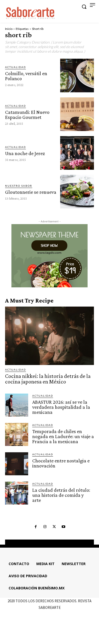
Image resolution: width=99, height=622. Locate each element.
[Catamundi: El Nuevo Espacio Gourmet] (77, 114)
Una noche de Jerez (25, 153)
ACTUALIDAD (15, 67)
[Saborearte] (30, 12)
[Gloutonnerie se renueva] (77, 191)
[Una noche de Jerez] (77, 153)
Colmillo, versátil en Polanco (26, 76)
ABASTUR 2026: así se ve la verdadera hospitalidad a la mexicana (61, 407)
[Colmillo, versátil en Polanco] (77, 75)
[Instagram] (45, 526)
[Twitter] (54, 526)
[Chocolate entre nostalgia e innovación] (16, 463)
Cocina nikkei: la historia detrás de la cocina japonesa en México (48, 379)
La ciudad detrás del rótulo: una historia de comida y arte (61, 495)
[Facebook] (35, 526)
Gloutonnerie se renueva (30, 192)
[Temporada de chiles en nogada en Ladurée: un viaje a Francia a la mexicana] (16, 434)
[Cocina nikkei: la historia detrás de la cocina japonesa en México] (49, 336)
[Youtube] (63, 526)
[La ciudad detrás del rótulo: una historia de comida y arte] (16, 493)
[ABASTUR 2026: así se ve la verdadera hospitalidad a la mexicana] (16, 405)
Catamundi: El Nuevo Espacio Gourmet (27, 114)
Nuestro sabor (18, 185)
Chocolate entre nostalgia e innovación (61, 463)
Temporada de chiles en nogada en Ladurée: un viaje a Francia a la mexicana (63, 436)
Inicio (8, 29)
